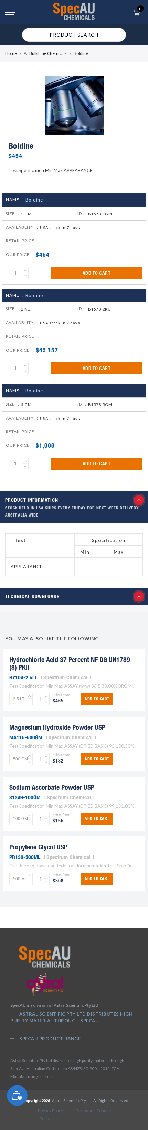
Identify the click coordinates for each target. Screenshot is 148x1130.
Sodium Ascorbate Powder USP (51, 787)
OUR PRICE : (20, 254)
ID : (81, 213)
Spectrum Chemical (65, 677)
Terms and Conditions (96, 1110)
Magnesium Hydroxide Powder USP (57, 727)
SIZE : (12, 213)
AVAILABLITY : (22, 227)
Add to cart (97, 273)
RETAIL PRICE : (22, 240)
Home (11, 53)
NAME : (15, 199)
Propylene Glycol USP (38, 847)
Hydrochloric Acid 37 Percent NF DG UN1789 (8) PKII (69, 663)
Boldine (34, 200)
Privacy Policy (50, 1110)
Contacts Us (50, 1118)
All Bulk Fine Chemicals (45, 53)
